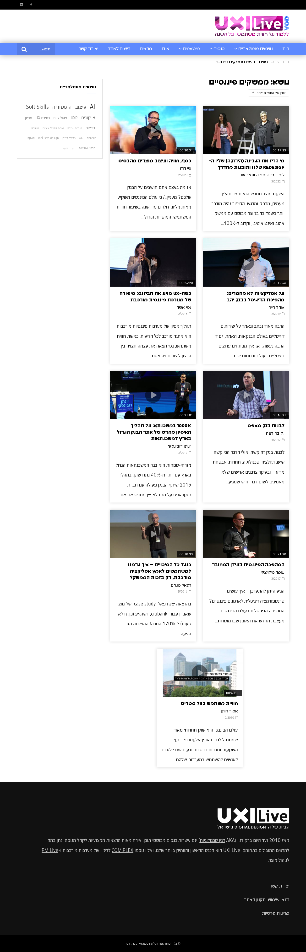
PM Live (50, 850)
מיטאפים (191, 49)
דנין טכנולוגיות (212, 840)
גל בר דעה (275, 433)
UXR (74, 118)
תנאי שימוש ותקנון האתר (266, 900)
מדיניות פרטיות (275, 913)
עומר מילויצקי (272, 572)
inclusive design (48, 138)
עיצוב (80, 106)
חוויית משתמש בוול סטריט (209, 703)
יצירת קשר (88, 49)
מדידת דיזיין (69, 138)
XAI (81, 138)
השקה (31, 138)
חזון (73, 148)
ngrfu (65, 148)
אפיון (28, 118)
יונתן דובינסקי (179, 446)
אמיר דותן (229, 711)
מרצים (146, 49)
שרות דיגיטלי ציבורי (53, 128)
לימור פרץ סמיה (270, 175)
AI (92, 106)
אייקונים (88, 117)
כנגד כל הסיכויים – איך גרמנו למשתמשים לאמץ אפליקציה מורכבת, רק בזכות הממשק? (159, 571)
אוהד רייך (276, 308)
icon (246, 130)
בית (285, 49)
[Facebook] (31, 5)
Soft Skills (37, 106)
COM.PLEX (122, 850)
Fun (165, 49)
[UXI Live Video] (252, 26)
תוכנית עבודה (74, 128)
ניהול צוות (60, 118)
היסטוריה (62, 106)
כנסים (219, 49)
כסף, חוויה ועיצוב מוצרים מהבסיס (154, 161)
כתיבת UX (43, 118)
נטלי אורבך (244, 175)
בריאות (90, 128)
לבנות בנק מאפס (265, 425)
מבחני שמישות (87, 148)
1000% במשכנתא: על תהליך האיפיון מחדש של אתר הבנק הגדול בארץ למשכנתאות (154, 432)
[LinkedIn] (21, 5)
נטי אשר (184, 308)
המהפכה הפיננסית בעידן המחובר (248, 564)
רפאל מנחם (181, 585)
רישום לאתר (119, 49)
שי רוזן (185, 169)
